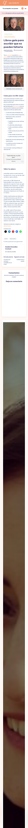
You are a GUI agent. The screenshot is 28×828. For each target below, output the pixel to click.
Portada (3, 13)
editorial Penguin (7, 225)
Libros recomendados (10, 36)
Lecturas (6, 238)
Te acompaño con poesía (10, 8)
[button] (10, 251)
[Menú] (25, 8)
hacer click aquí (16, 106)
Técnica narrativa (13, 238)
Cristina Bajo (9, 55)
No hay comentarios (9, 51)
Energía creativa (8, 34)
